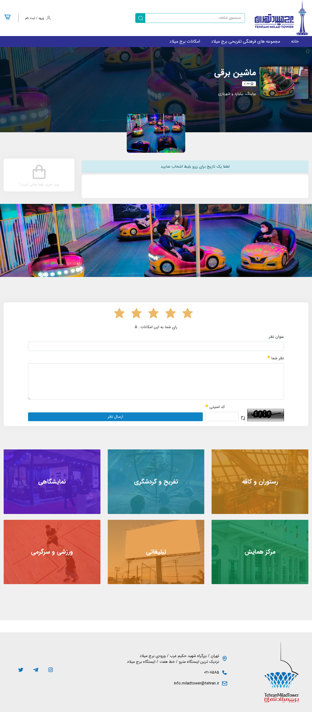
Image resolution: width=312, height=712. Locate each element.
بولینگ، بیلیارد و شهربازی (237, 94)
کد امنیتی (216, 407)
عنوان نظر (276, 337)
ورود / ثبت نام (34, 18)
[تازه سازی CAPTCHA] (243, 418)
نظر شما (277, 358)
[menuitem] (295, 41)
